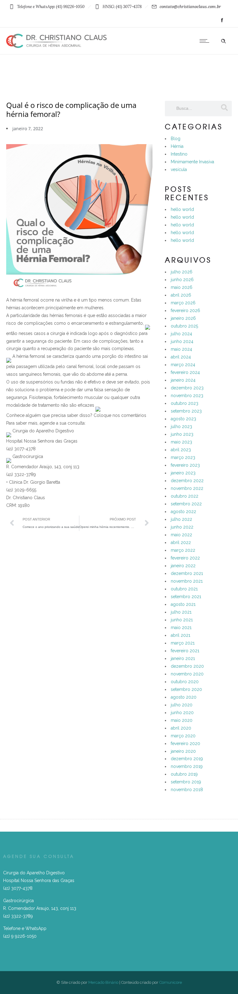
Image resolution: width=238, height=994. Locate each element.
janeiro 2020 (183, 751)
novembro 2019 (187, 766)
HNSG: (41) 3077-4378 (122, 6)
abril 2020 (181, 728)
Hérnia (177, 146)
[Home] (56, 46)
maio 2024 (181, 349)
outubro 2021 (184, 588)
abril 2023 (181, 449)
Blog (175, 138)
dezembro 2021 (187, 573)
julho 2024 (181, 333)
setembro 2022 (186, 503)
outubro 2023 (184, 403)
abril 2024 (181, 356)
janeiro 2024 (183, 380)
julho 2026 (181, 271)
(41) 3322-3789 (18, 916)
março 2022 (183, 550)
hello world (182, 209)
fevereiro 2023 (185, 465)
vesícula (179, 169)
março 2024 (183, 364)
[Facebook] (222, 20)
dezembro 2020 (187, 666)
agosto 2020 (183, 697)
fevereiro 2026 (185, 310)
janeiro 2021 (183, 658)
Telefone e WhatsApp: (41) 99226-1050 (51, 6)
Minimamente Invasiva (192, 161)
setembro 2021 (186, 596)
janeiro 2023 (183, 472)
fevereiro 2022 (185, 557)
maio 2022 (181, 534)
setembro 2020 (186, 689)
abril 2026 (181, 295)
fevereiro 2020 (185, 743)
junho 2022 (182, 527)
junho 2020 (182, 712)
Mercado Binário (103, 982)
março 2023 (183, 457)
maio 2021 (181, 627)
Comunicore (170, 982)
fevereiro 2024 (185, 372)
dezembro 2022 (187, 480)
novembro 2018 (187, 789)
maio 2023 (181, 441)
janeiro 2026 (183, 318)
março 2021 (183, 643)
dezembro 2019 (187, 758)
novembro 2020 (187, 673)
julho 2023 (181, 426)
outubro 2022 (184, 496)
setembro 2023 (186, 411)
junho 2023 (182, 434)
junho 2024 (182, 341)
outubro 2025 (184, 325)
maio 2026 (181, 287)
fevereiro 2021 (185, 650)
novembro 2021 (187, 581)
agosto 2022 (183, 511)
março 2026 (183, 302)
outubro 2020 (185, 681)
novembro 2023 (187, 395)
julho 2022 (181, 519)
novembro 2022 (187, 488)
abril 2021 (180, 635)
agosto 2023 (183, 418)
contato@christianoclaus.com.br (190, 6)
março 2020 (183, 735)
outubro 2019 (184, 774)
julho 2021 (181, 612)
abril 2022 (181, 542)
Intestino (179, 154)
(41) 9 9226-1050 (20, 936)
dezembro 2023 (187, 387)
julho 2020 (181, 704)
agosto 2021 (183, 604)
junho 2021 (182, 619)
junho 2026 (182, 279)
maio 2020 (181, 720)
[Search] (224, 108)
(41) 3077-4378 (18, 888)
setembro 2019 (186, 781)
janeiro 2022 (183, 565)
